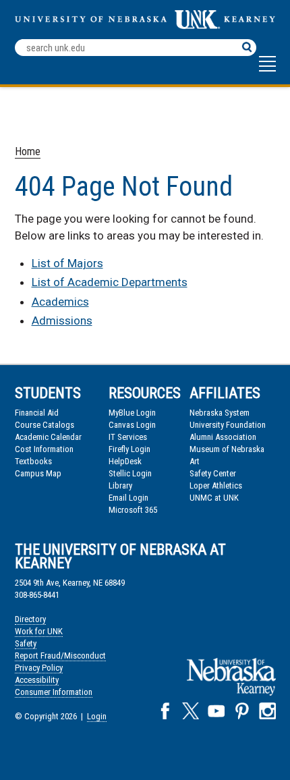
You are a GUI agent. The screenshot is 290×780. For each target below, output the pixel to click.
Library (120, 485)
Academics (60, 301)
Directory (30, 619)
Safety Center (213, 473)
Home (27, 151)
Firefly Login (129, 449)
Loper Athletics (216, 485)
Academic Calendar (48, 437)
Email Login (128, 498)
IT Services (128, 437)
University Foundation (228, 425)
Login (97, 716)
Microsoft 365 (133, 510)
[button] (267, 70)
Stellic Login (130, 473)
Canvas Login (132, 425)
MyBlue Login (132, 413)
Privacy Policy (39, 668)
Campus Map (38, 473)
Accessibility (37, 680)
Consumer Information (53, 692)
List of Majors (67, 263)
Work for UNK (39, 631)
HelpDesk (125, 461)
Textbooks (33, 461)
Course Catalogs (44, 425)
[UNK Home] (145, 25)
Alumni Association (223, 437)
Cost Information (44, 449)
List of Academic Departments (109, 282)
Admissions (62, 320)
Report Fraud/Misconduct (60, 655)
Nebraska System (220, 413)
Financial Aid (37, 413)
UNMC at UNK (214, 498)
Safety (25, 643)
